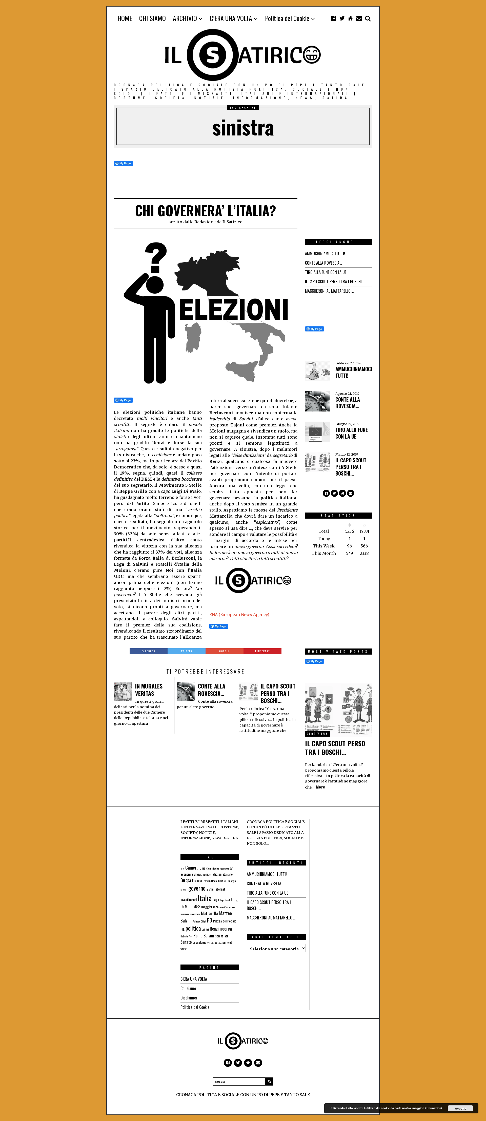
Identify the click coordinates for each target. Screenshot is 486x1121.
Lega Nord (225, 900)
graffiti (210, 889)
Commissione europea (217, 868)
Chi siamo (188, 988)
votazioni (220, 942)
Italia (205, 897)
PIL (182, 929)
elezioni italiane (222, 874)
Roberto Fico (186, 936)
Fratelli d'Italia (210, 881)
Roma (197, 936)
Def (231, 868)
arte (182, 868)
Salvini (209, 936)
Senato (186, 942)
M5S (196, 906)
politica (193, 928)
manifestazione (227, 907)
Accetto (460, 1108)
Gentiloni (222, 881)
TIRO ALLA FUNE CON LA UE (325, 272)
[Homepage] (350, 18)
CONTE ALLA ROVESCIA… (211, 689)
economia (186, 874)
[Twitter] (342, 18)
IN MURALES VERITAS (149, 689)
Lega (216, 899)
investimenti (188, 899)
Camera (191, 867)
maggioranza (209, 906)
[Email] (359, 18)
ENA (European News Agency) (239, 614)
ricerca (226, 928)
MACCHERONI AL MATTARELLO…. (329, 291)
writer (183, 949)
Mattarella (209, 913)
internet (220, 889)
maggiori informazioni (427, 1108)
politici (205, 929)
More (320, 787)
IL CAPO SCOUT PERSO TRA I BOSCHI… (278, 693)
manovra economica (190, 914)
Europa (185, 880)
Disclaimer (188, 998)
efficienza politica (202, 874)
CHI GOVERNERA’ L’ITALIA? (205, 210)
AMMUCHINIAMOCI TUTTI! (325, 253)
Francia (197, 880)
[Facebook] (333, 18)
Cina (202, 868)
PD (209, 920)
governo (197, 887)
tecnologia (199, 942)
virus (210, 942)
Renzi (214, 929)
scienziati (221, 935)
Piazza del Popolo (224, 920)
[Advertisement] (343, 192)
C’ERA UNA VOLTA (193, 979)
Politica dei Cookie (194, 1007)
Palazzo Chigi (199, 921)
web (230, 942)
